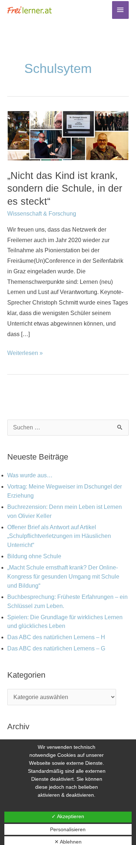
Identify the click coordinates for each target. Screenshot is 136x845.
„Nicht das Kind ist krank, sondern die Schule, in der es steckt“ (64, 188)
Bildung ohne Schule (34, 556)
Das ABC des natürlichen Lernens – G (56, 648)
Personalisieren (68, 829)
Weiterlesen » (25, 352)
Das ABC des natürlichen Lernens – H (56, 637)
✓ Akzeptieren (67, 816)
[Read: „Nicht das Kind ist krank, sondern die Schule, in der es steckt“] (68, 135)
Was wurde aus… (30, 475)
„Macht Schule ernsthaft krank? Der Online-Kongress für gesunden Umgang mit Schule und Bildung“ (63, 576)
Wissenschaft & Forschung (41, 214)
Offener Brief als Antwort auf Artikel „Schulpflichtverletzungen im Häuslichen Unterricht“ (59, 536)
